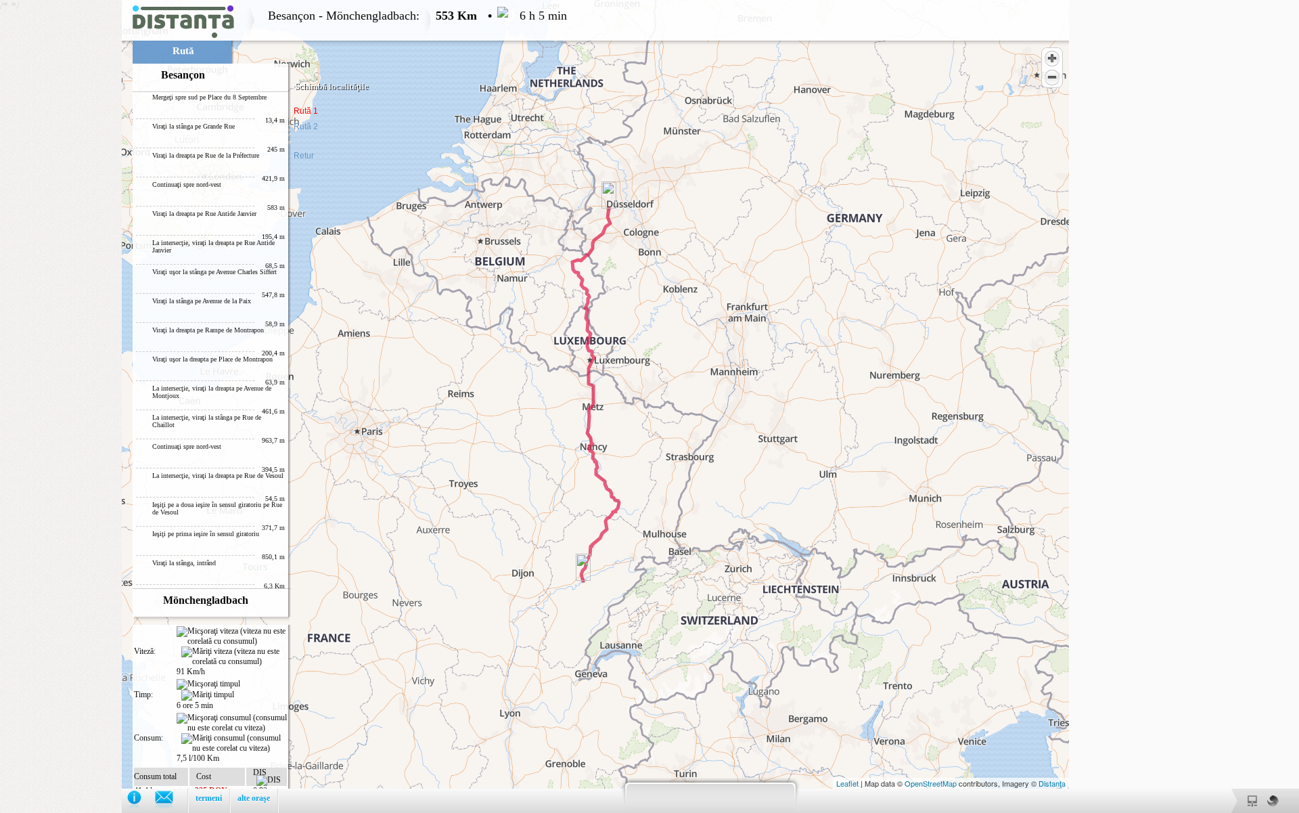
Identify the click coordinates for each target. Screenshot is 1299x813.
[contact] (171, 800)
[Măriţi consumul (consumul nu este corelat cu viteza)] (234, 743)
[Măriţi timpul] (207, 695)
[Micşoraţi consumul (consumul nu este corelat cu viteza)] (232, 723)
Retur (304, 155)
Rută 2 (306, 126)
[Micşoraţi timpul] (208, 684)
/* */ (283, 406)
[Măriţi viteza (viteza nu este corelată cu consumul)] (234, 656)
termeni (209, 798)
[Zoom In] (1052, 58)
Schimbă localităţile (332, 86)
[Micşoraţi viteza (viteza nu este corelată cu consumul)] (232, 636)
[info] (141, 800)
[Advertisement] (61, 203)
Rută (183, 50)
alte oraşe (253, 798)
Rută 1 (306, 111)
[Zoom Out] (1052, 77)
